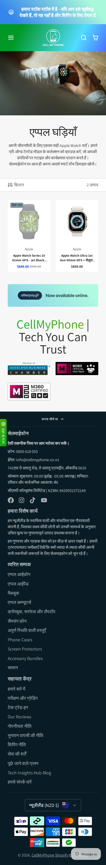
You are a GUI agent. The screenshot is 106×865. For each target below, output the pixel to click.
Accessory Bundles (25, 658)
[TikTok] (33, 500)
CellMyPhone (43, 855)
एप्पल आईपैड (18, 584)
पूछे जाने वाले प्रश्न (23, 763)
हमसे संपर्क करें (20, 782)
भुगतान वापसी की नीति (25, 735)
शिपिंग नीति (17, 745)
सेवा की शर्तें (17, 754)
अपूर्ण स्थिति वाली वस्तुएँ (27, 630)
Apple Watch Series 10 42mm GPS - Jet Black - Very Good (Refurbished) (29, 236)
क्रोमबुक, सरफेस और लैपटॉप (31, 612)
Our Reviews (19, 717)
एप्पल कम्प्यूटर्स (19, 602)
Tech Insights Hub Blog (29, 773)
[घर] (53, 38)
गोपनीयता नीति (19, 726)
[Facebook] (11, 500)
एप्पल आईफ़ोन (19, 574)
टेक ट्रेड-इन (18, 707)
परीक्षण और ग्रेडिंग (23, 698)
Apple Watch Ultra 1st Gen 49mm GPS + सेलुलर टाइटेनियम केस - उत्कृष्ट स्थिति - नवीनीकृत (77, 236)
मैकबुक (13, 593)
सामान (13, 668)
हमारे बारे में (16, 689)
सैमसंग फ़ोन (17, 621)
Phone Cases (20, 640)
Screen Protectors (25, 649)
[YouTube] (44, 500)
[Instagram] (22, 500)
